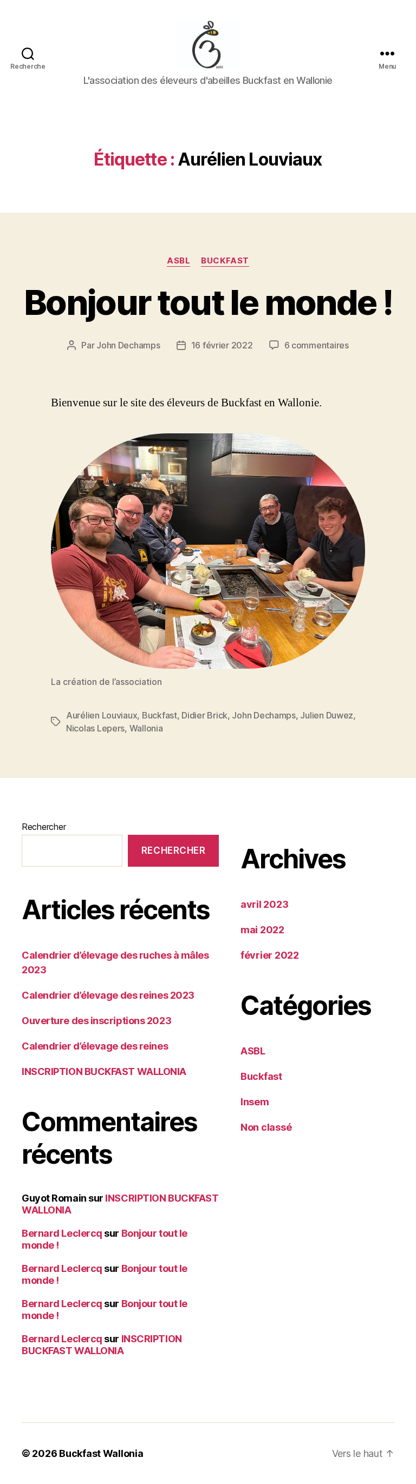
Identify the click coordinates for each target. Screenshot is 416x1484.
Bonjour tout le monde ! (208, 302)
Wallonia (146, 728)
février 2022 (269, 955)
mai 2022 (262, 929)
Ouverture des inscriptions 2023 (96, 1020)
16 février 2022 (222, 345)
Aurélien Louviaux (101, 715)
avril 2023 (264, 904)
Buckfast (225, 261)
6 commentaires (316, 345)
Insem (254, 1101)
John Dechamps (128, 345)
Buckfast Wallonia (101, 1453)
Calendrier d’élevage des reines (95, 1046)
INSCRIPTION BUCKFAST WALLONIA (104, 1071)
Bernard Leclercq (62, 1233)
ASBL (178, 261)
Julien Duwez (326, 715)
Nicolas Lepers (95, 728)
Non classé (265, 1127)
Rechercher (44, 826)
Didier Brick (204, 715)
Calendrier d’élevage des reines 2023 (108, 995)
